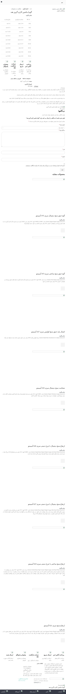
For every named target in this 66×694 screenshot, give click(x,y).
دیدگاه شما (62, 130)
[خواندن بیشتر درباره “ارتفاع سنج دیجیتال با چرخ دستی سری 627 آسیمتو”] (63, 521)
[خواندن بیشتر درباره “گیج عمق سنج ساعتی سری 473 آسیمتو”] (63, 288)
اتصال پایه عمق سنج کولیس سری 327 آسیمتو (48, 332)
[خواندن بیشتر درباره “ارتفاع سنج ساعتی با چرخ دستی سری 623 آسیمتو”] (63, 582)
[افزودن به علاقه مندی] (63, 226)
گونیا (21, 81)
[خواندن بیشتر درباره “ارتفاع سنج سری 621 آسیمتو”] (63, 640)
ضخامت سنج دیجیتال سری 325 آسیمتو (50, 388)
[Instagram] (14, 680)
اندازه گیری (25, 8)
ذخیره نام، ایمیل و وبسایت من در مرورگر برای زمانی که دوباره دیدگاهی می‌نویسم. (45, 165)
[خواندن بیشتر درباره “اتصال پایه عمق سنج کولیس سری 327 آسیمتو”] (63, 345)
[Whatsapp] (10, 680)
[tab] (36, 86)
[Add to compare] (63, 213)
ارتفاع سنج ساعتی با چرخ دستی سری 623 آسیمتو (46, 564)
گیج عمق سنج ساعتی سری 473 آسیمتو (50, 274)
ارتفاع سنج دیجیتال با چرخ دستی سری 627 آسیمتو (46, 504)
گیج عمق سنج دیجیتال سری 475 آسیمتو (50, 216)
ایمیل (63, 156)
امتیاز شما (62, 124)
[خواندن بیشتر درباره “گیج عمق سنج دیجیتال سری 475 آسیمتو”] (63, 230)
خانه (31, 8)
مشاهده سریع (63, 234)
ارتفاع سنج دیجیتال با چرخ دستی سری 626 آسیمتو (46, 446)
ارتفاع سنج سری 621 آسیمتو (54, 626)
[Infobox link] (28, 67)
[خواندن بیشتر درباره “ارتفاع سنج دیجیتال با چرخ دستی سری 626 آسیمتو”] (63, 461)
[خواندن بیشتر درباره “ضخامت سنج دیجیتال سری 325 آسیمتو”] (63, 403)
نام (63, 149)
